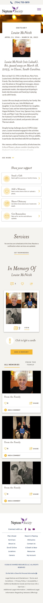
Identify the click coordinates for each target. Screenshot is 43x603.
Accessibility (32, 581)
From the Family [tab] (30, 363)
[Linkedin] (29, 529)
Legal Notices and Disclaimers (16, 578)
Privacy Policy (20, 581)
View (26, 327)
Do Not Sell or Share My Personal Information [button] (20, 573)
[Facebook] (25, 529)
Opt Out (21, 587)
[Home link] (12, 9)
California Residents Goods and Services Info (21, 584)
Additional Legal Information (14, 590)
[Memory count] (12, 283)
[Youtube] (34, 529)
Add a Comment (14, 410)
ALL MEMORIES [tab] (12, 365)
